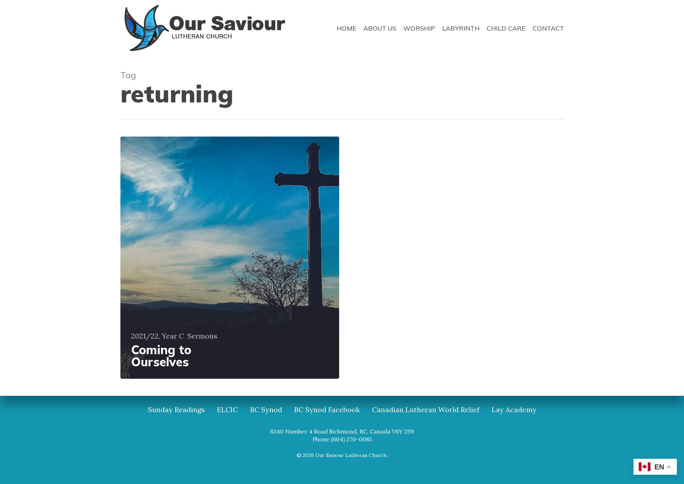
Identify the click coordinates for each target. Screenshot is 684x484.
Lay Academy (514, 409)
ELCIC (227, 409)
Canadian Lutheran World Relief (426, 409)
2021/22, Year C (157, 336)
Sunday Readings (176, 409)
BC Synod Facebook (327, 409)
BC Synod (266, 409)
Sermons (202, 336)
